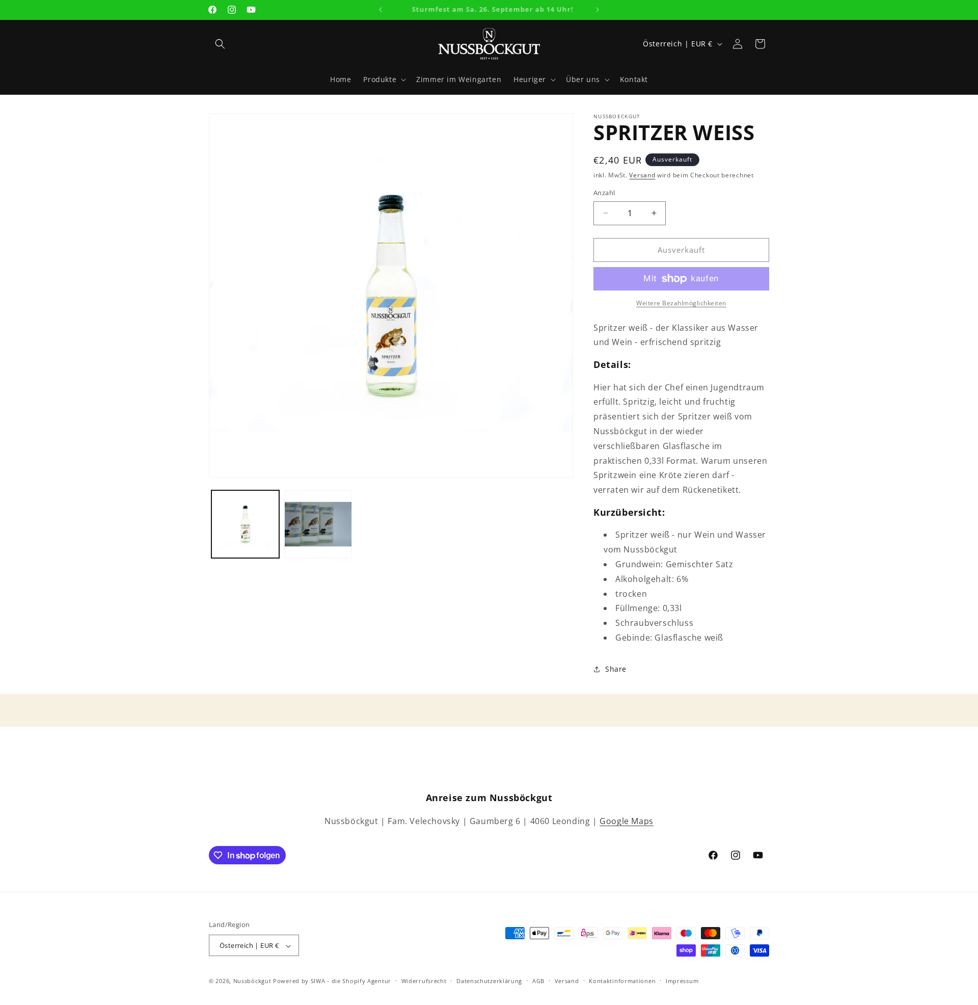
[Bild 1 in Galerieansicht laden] (245, 524)
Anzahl (604, 192)
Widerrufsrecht (424, 981)
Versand (642, 175)
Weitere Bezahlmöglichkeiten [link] (681, 303)
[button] (220, 44)
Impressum (682, 981)
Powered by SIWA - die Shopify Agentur (332, 981)
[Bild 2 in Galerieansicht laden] (318, 524)
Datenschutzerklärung (489, 981)
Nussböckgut (252, 981)
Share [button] (616, 669)
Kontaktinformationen (622, 981)
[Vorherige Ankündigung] (380, 9)
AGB (538, 981)
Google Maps (627, 821)
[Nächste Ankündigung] (597, 9)
